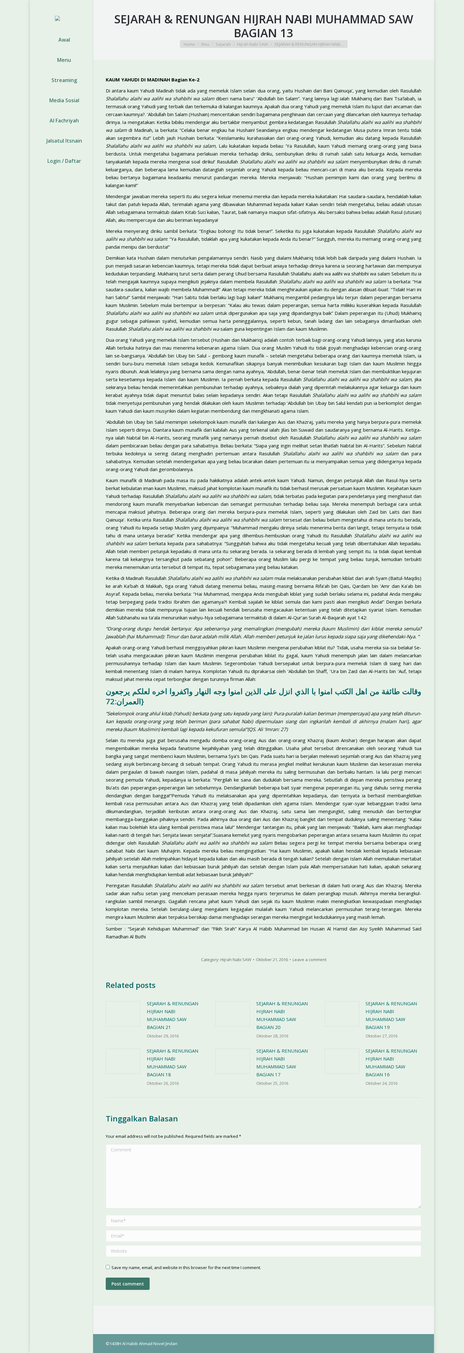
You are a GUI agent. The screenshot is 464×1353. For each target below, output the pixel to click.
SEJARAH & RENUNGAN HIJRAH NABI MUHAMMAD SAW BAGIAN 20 (282, 1015)
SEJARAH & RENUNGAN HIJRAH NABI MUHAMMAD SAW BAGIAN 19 (391, 1015)
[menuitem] (61, 39)
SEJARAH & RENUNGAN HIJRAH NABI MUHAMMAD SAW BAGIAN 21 (172, 1015)
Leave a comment (309, 959)
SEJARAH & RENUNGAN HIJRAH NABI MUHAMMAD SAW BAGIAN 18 (172, 1063)
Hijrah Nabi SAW (235, 959)
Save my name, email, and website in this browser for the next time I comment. (186, 1267)
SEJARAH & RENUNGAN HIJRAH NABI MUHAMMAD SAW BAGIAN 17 (282, 1063)
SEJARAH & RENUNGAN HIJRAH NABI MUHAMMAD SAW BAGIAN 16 (391, 1063)
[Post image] (123, 1013)
